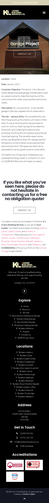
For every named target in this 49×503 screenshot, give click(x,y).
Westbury (36, 244)
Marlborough (22, 238)
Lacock (12, 238)
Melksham (34, 238)
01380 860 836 (11, 161)
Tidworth (23, 244)
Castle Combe (14, 231)
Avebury (43, 228)
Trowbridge (12, 244)
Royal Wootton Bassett (22, 241)
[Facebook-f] (24, 291)
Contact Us (24, 53)
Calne (4, 231)
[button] (44, 12)
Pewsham (5, 241)
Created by (24, 494)
